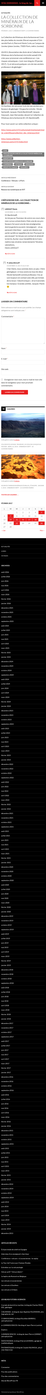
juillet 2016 (5, 1099)
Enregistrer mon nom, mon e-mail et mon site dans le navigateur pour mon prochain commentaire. (21, 382)
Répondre (11, 254)
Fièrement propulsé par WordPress (12, 1392)
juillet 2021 (5, 836)
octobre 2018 (6, 979)
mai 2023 (4, 742)
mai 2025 (4, 639)
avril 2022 (5, 795)
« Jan (4, 530)
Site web (4, 369)
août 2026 (5, 572)
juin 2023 (4, 737)
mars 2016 (5, 1117)
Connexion (5, 1367)
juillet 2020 (5, 889)
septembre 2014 (7, 1197)
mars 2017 (5, 1063)
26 (42, 523)
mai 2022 (4, 791)
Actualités (5, 13)
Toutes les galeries (10, 495)
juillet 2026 (5, 577)
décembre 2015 (7, 1130)
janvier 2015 (6, 1180)
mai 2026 (4, 585)
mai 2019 (4, 947)
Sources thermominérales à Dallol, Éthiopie (19, 485)
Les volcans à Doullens (9, 1285)
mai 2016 (4, 1108)
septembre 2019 (7, 929)
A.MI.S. (5, 150)
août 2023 (5, 728)
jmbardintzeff (19, 31)
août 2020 (5, 885)
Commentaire (7, 316)
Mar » (42, 530)
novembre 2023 (7, 715)
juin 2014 (4, 1206)
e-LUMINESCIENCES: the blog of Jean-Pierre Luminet (21, 1325)
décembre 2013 (7, 1233)
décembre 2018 (7, 970)
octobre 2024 (6, 670)
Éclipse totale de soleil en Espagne (14, 1249)
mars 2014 (5, 1220)
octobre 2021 (6, 822)
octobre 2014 (6, 1193)
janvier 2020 (6, 912)
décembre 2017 (7, 1023)
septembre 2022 (7, 778)
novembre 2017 (7, 1028)
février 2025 (6, 652)
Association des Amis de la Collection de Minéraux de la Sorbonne (22, 154)
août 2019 (5, 934)
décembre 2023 (7, 711)
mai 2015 (4, 1162)
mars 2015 (5, 1171)
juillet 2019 (5, 938)
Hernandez (30, 164)
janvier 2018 (6, 1019)
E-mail (4, 358)
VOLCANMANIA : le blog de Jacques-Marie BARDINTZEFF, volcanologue (17, 3)
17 (29, 520)
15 (17, 520)
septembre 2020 (7, 880)
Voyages (4, 556)
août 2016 (5, 1095)
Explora (4, 1330)
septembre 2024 (7, 675)
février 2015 (6, 1175)
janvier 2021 (6, 862)
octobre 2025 (6, 617)
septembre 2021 (7, 827)
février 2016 (6, 1122)
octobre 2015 (6, 1139)
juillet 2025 (5, 630)
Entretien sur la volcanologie (12, 1267)
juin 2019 (4, 943)
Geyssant (18, 164)
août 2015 (5, 1148)
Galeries (11, 409)
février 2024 (6, 702)
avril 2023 (5, 746)
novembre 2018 (7, 974)
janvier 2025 (6, 657)
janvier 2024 (6, 706)
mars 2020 (5, 903)
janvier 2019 (6, 965)
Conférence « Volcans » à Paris (12, 179)
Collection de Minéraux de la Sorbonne (17, 161)
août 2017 (5, 1041)
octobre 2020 (6, 876)
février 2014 (6, 1224)
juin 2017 (4, 1050)
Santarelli (24, 167)
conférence (7, 164)
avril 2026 (5, 590)
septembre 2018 (7, 983)
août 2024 (5, 679)
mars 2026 (5, 594)
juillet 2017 (5, 1046)
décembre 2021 (7, 813)
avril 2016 (5, 1113)
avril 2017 (5, 1059)
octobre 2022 (6, 773)
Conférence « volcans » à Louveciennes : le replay (19, 1258)
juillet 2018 (5, 992)
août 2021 (5, 831)
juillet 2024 (5, 684)
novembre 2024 (7, 666)
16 (23, 520)
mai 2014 (4, 1211)
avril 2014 (5, 1215)
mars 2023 (5, 751)
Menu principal (43, 3)
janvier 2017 (6, 1072)
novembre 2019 (7, 920)
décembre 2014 (7, 1184)
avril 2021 (5, 849)
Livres (3, 551)
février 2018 (6, 1014)
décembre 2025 (7, 608)
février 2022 (6, 804)
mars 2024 (5, 697)
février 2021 (6, 858)
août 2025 (5, 626)
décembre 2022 (7, 764)
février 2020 (6, 907)
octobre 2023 (6, 719)
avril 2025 (5, 644)
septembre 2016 (7, 1090)
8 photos (17, 481)
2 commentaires (32, 31)
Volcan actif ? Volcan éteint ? (12, 1272)
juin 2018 (4, 996)
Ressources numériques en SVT (13, 188)
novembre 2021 (7, 818)
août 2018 (5, 988)
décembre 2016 (7, 1077)
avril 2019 (5, 952)
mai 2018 (4, 1001)
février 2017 (6, 1068)
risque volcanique (10, 167)
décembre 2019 (7, 916)
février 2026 (6, 599)
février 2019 (6, 961)
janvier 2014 (6, 1229)
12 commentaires (27, 488)
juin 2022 (4, 786)
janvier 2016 (6, 1126)
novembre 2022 (7, 769)
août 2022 (5, 782)
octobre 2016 (6, 1086)
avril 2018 (5, 1005)
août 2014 (5, 1202)
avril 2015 (5, 1166)
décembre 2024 (7, 661)
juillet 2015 (5, 1153)
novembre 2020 (7, 871)
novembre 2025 (7, 612)
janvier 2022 (6, 809)
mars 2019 (5, 956)
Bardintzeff (7, 158)
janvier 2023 (6, 760)
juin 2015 (4, 1157)
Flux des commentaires (10, 1376)
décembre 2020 (7, 867)
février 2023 (6, 755)
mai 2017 (4, 1055)
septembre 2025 (7, 621)
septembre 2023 (7, 724)
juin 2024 (4, 688)
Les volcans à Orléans (9, 1290)
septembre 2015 (7, 1144)
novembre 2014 (7, 1189)
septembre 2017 (7, 1037)
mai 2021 (4, 845)
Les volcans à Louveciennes (11, 1281)
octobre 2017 (6, 1032)
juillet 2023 (5, 733)
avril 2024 (5, 693)
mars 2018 (5, 1010)
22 (17, 523)
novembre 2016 (7, 1081)
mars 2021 (5, 853)
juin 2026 (4, 581)
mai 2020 (4, 898)
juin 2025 (4, 635)
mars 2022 (5, 800)
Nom (4, 348)
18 (35, 520)
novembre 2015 (7, 1135)
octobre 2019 (6, 925)
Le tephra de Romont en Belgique (13, 1276)
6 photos (17, 440)
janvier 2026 (6, 603)
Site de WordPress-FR (9, 1381)
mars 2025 (5, 648)
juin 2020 (4, 894)
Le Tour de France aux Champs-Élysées (16, 1263)
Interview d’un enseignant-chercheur (15, 1254)
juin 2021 (4, 840)
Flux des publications (9, 1372)
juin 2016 (4, 1104)
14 (11, 520)
